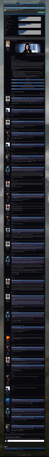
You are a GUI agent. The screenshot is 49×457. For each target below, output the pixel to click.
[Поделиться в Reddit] (4, 446)
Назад (6, 434)
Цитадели (42, 63)
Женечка (9, 10)
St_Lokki (7, 402)
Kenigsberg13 (8, 101)
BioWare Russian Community (10, 1)
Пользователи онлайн (21, 4)
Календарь (9, 4)
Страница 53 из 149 (28, 38)
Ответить (41, 12)
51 (12, 38)
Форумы (5, 4)
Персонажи (16, 10)
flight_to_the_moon (8, 115)
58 (21, 38)
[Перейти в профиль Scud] (8, 338)
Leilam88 (7, 159)
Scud (8, 341)
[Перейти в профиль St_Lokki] (8, 400)
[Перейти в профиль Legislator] (8, 231)
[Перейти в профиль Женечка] (5, 10)
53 (14, 434)
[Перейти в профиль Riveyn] (8, 169)
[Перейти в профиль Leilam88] (8, 156)
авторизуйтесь (27, 438)
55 (17, 38)
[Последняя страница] (24, 38)
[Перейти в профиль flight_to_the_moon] (8, 111)
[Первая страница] (5, 38)
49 (9, 434)
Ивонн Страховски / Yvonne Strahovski (22, 61)
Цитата (13, 93)
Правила (12, 4)
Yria (7, 188)
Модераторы (15, 4)
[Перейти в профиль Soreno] (8, 134)
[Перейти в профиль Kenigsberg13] (8, 98)
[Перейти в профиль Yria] (8, 184)
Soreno (8, 138)
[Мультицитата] (11, 93)
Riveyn (8, 172)
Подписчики (41, 9)
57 (19, 434)
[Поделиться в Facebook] (6, 446)
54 (16, 38)
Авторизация (37, 9)
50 (10, 434)
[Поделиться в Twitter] (5, 446)
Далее (22, 434)
